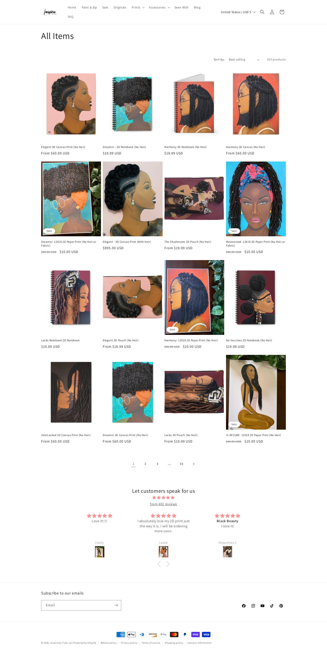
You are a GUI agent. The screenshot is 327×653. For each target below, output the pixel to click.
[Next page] (193, 464)
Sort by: (219, 59)
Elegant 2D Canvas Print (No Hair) (63, 147)
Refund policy (109, 642)
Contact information (200, 642)
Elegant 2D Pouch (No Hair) (121, 340)
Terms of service (151, 642)
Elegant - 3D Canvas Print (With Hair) (127, 242)
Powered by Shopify (84, 642)
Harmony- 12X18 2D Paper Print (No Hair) (191, 340)
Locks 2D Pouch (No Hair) (181, 435)
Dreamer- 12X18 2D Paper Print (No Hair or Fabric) (68, 243)
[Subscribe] (116, 605)
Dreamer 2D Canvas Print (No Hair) (125, 435)
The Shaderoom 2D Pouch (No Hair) (187, 242)
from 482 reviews (163, 504)
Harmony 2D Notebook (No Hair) (185, 147)
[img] (163, 497)
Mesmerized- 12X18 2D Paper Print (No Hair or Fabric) (255, 243)
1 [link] (133, 463)
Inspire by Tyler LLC (61, 642)
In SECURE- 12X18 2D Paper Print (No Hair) (253, 435)
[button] (137, 7)
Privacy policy (129, 642)
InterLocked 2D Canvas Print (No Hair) (66, 435)
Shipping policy (174, 642)
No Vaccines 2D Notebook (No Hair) (249, 340)
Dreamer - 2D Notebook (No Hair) (124, 147)
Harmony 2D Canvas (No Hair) (245, 147)
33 (181, 464)
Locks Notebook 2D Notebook (60, 340)
